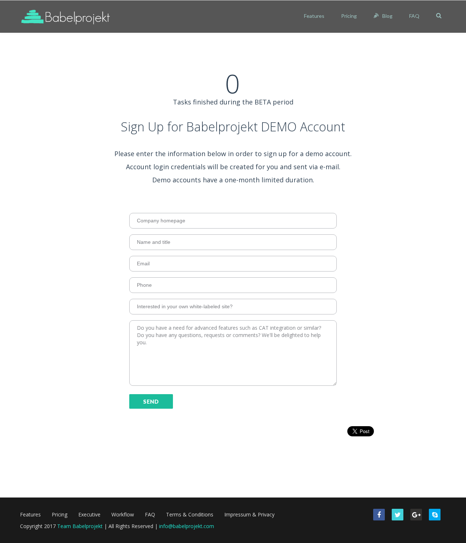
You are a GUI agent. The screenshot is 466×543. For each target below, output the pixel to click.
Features (314, 16)
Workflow (122, 514)
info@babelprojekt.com (186, 526)
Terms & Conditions (189, 514)
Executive (89, 514)
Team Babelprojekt (80, 526)
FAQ (414, 16)
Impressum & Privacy (249, 514)
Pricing (349, 16)
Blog (387, 16)
